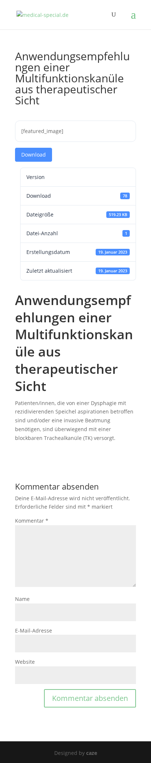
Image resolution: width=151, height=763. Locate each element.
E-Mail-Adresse (33, 630)
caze (91, 752)
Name (22, 598)
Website (25, 661)
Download (33, 154)
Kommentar (31, 520)
